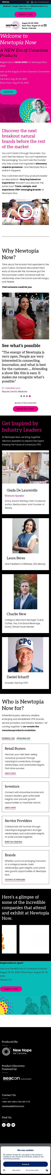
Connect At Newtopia (15, 879)
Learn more (10, 773)
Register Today (25, 14)
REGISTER (8, 92)
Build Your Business (13, 841)
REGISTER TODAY (25, 408)
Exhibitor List (8, 738)
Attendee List (23, 738)
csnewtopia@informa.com (13, 1106)
